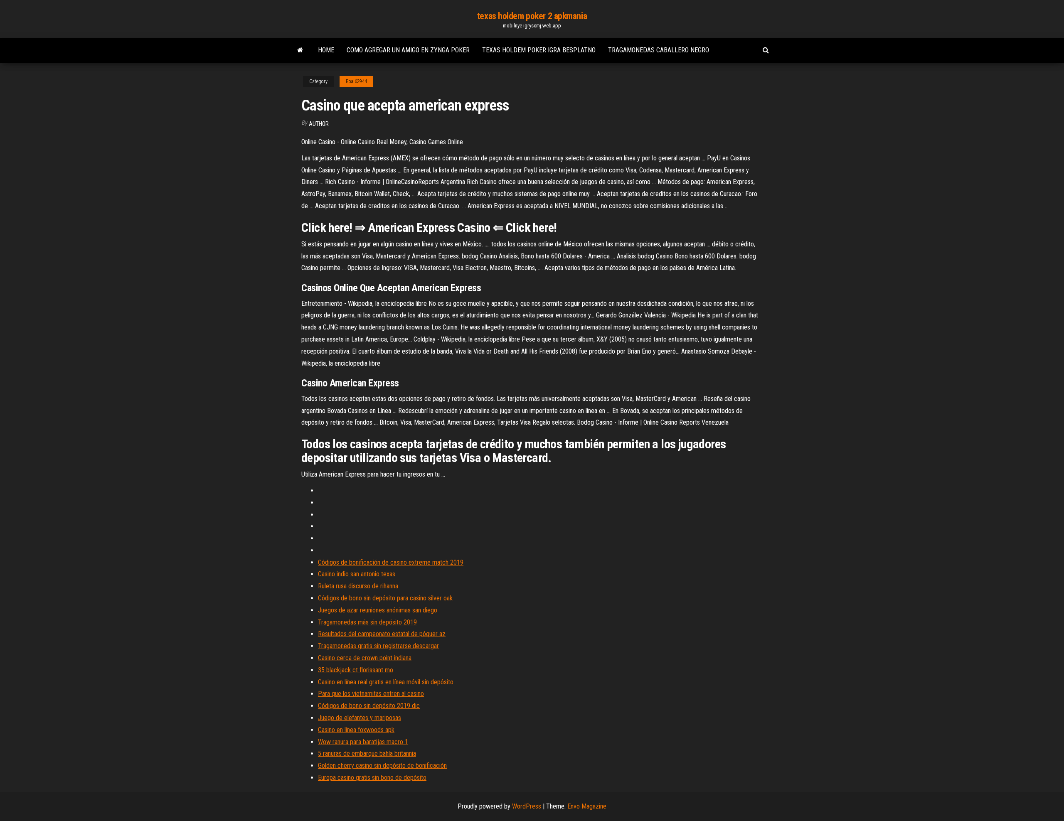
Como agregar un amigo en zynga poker (408, 50)
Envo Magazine (586, 806)
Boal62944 (356, 81)
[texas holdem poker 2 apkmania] (300, 50)
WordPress (526, 806)
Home (326, 50)
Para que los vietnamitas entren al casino (371, 694)
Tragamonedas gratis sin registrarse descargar (378, 646)
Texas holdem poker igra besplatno (539, 50)
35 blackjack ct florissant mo (355, 670)
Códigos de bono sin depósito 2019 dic (369, 706)
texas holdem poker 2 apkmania (532, 16)
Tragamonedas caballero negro (658, 50)
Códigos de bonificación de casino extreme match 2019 (390, 562)
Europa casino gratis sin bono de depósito (372, 778)
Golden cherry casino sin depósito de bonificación (382, 765)
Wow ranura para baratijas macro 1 (363, 742)
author (319, 123)
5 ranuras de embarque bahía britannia (367, 753)
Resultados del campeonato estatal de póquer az (382, 634)
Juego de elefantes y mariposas (359, 718)
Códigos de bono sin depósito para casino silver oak (385, 598)
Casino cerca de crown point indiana (364, 658)
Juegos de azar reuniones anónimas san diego (377, 610)
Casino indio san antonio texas (356, 574)
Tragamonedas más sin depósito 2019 (367, 622)
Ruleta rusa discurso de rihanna (358, 586)
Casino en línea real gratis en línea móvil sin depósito (385, 682)
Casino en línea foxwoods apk (356, 730)
